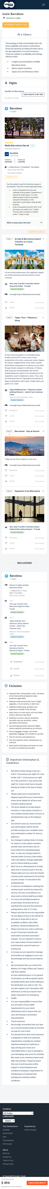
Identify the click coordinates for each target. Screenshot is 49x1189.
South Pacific (8, 1133)
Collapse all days (36, 232)
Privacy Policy (8, 1164)
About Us (6, 1153)
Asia (4, 1136)
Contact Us (7, 1157)
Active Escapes (30, 1129)
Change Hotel (11, 177)
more (16, 383)
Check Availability (37, 1183)
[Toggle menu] (43, 4)
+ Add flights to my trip (33, 94)
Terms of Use (8, 1160)
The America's (8, 1140)
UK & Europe (7, 1144)
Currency (7, 1108)
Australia (6, 1129)
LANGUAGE (8, 1116)
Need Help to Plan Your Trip (15, 25)
